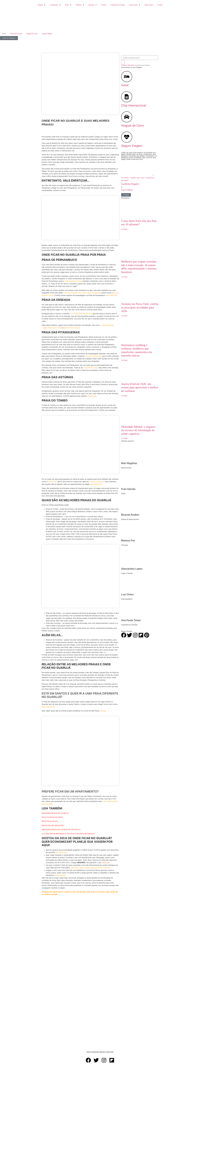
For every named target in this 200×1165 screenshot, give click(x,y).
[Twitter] (129, 635)
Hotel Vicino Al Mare (55, 328)
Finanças (91, 5)
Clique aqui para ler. (48, 707)
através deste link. (61, 852)
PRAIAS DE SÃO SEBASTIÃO (53, 825)
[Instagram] (135, 635)
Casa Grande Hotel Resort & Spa (81, 313)
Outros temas (133, 5)
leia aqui (103, 711)
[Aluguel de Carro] (126, 116)
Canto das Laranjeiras (96, 481)
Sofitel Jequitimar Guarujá (73, 281)
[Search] (123, 62)
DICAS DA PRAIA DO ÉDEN (52, 817)
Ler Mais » (124, 229)
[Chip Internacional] (126, 96)
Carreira (103, 5)
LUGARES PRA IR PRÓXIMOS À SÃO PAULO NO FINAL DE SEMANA (68, 834)
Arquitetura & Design (118, 5)
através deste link (111, 295)
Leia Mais (126, 195)
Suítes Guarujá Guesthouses (91, 293)
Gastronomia (54, 5)
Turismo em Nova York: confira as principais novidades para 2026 (139, 307)
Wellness (78, 5)
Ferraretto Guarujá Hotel (93, 356)
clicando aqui (91, 396)
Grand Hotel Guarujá (91, 368)
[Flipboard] (141, 635)
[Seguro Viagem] (126, 137)
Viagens (40, 5)
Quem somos (148, 5)
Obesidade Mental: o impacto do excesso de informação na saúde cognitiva (138, 430)
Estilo (67, 5)
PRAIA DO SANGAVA (50, 821)
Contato (159, 5)
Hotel (4, 33)
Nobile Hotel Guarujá (72, 328)
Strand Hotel (52, 481)
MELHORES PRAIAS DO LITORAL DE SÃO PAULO (61, 829)
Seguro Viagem (47, 33)
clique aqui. (106, 862)
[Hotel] (126, 76)
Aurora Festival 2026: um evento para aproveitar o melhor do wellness (139, 387)
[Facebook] (123, 635)
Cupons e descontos (135, 65)
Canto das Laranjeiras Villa (72, 293)
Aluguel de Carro (32, 33)
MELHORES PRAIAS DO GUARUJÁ (55, 813)
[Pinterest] (146, 635)
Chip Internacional (16, 33)
